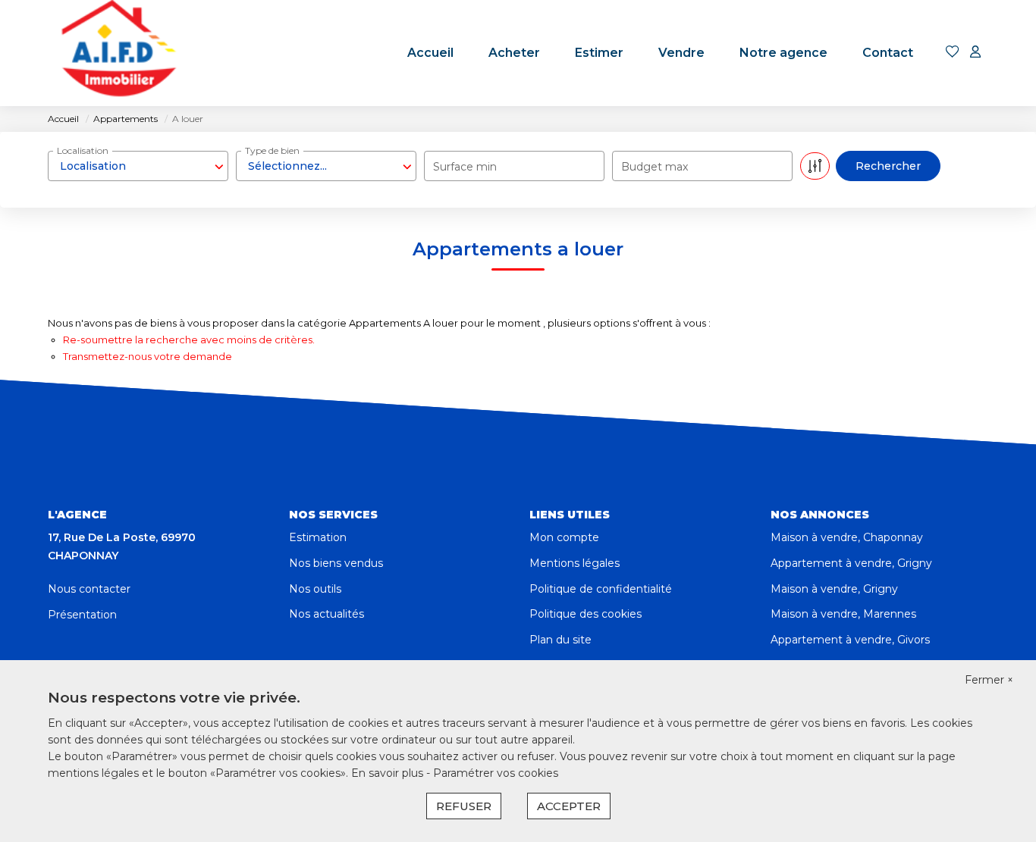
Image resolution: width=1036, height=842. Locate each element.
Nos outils (315, 589)
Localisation (82, 150)
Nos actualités (326, 614)
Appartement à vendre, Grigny (851, 563)
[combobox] (138, 166)
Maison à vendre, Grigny (834, 589)
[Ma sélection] (952, 52)
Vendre (681, 52)
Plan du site (560, 639)
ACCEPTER (569, 806)
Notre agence (783, 52)
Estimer (599, 52)
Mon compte (564, 537)
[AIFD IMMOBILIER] (118, 53)
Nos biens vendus (336, 563)
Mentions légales (574, 563)
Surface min (465, 167)
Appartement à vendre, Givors (850, 639)
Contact (887, 52)
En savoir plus (388, 773)
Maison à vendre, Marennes (843, 614)
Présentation (82, 614)
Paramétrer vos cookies (495, 773)
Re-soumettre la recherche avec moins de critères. (189, 339)
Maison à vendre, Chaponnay (847, 537)
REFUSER (463, 806)
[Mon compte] (975, 52)
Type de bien (272, 150)
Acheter (514, 52)
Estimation (318, 537)
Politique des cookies (585, 614)
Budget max (654, 167)
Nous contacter (89, 589)
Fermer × (989, 680)
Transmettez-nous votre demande (147, 356)
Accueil (430, 52)
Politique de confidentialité (600, 589)
